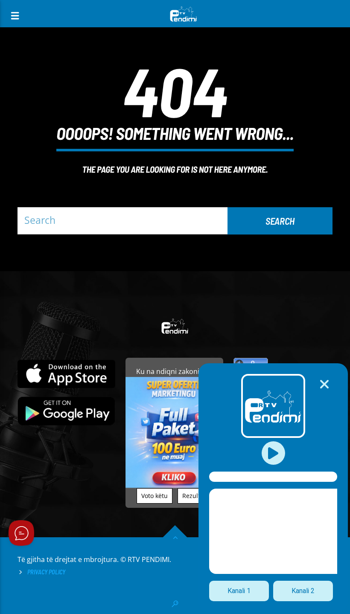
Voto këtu (154, 496)
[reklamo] (174, 485)
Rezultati (194, 496)
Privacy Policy (46, 572)
